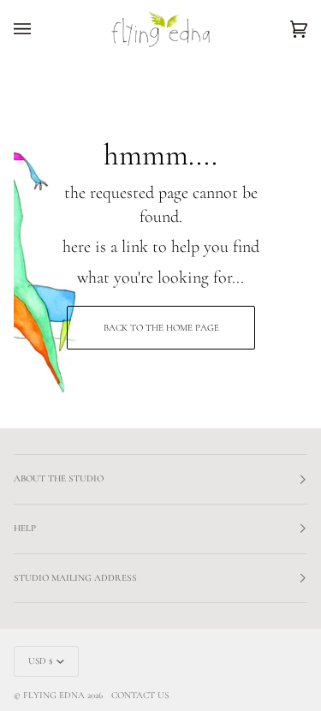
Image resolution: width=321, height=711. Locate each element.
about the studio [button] (59, 478)
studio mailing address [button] (75, 577)
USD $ (40, 660)
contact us (140, 695)
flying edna (54, 695)
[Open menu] (39, 29)
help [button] (25, 528)
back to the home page (160, 327)
